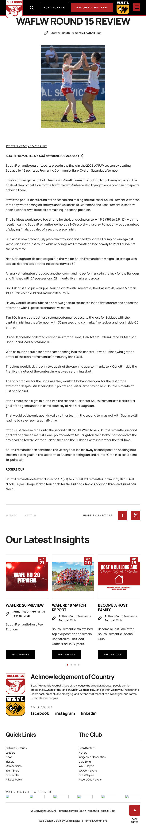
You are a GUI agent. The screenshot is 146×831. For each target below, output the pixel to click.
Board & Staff (86, 748)
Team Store (12, 770)
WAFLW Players (88, 770)
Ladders (10, 752)
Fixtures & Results (16, 748)
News (9, 757)
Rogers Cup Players (90, 779)
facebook (40, 713)
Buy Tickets (54, 7)
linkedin (89, 713)
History (83, 752)
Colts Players (86, 775)
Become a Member (91, 7)
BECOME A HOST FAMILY (112, 607)
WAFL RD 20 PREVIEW (25, 605)
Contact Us (12, 775)
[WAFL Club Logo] (14, 9)
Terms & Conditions (95, 820)
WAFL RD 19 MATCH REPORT (69, 607)
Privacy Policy (14, 779)
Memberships (13, 766)
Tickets (10, 761)
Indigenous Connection (92, 757)
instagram (65, 713)
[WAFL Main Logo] (122, 7)
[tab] (67, 665)
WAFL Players (86, 766)
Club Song (84, 761)
